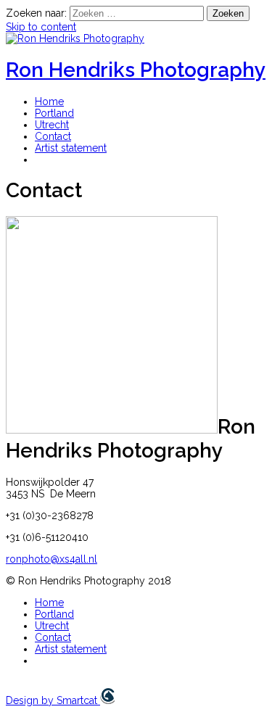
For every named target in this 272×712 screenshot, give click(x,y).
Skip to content (41, 27)
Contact (53, 136)
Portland (54, 113)
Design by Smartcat (53, 700)
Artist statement (71, 148)
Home (49, 101)
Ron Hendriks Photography (135, 70)
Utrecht (52, 125)
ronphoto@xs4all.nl (51, 559)
